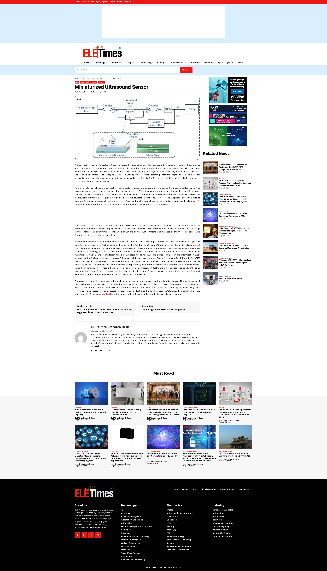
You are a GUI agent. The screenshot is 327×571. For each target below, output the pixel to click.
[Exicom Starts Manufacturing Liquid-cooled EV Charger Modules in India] (127, 393)
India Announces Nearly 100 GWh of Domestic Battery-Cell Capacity (90, 412)
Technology (85, 78)
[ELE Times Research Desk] (81, 338)
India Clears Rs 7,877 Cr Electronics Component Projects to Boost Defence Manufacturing (235, 230)
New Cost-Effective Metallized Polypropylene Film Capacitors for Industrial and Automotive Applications (127, 457)
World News (84, 82)
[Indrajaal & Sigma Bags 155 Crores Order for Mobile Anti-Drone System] (210, 246)
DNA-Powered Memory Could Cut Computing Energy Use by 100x (162, 455)
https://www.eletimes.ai (101, 331)
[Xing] (109, 350)
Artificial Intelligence (225, 194)
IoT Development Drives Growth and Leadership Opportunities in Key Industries (104, 311)
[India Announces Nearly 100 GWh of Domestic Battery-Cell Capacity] (91, 393)
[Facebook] (92, 350)
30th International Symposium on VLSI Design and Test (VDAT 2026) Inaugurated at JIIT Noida (235, 167)
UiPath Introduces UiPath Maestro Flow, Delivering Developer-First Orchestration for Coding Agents (233, 198)
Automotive (78, 407)
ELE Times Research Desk (86, 92)
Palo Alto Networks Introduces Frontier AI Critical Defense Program (199, 412)
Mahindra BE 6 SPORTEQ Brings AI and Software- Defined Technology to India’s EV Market (235, 262)
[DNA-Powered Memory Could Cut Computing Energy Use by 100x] (210, 215)
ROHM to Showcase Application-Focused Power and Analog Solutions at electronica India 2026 (235, 183)
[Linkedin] (96, 350)
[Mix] (101, 350)
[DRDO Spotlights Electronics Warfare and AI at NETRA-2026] (235, 437)
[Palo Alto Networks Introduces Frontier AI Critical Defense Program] (199, 393)
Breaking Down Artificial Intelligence (163, 309)
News (77, 82)
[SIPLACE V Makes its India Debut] (210, 278)
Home (77, 78)
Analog (221, 163)
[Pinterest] (91, 535)
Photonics (94, 78)
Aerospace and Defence (227, 226)
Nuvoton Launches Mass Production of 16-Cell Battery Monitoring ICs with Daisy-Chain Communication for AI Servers (199, 457)
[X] (105, 350)
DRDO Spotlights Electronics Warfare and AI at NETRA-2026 (234, 454)
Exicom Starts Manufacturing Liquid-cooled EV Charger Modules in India (126, 412)
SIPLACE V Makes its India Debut (232, 279)
